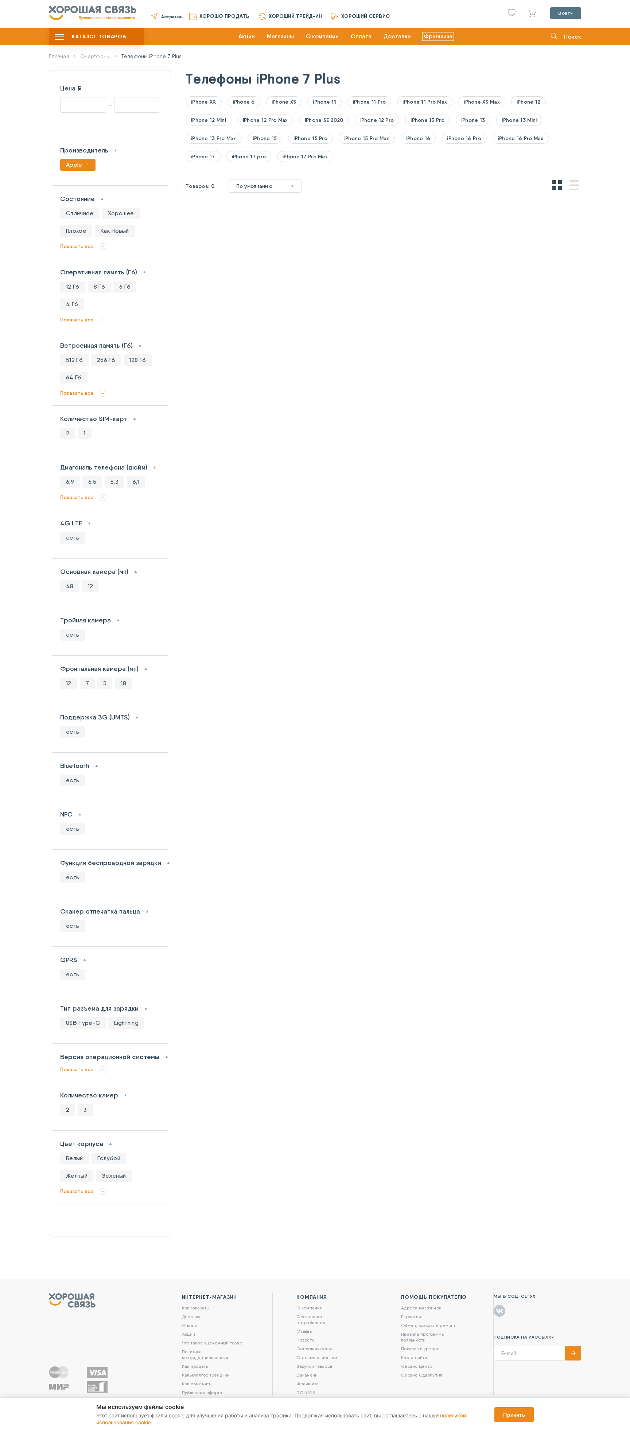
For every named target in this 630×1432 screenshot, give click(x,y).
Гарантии (411, 1316)
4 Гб (72, 304)
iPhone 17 (203, 156)
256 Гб (106, 359)
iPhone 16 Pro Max (521, 138)
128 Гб (137, 359)
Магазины (280, 36)
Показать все (77, 246)
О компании (322, 36)
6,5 (92, 481)
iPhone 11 (324, 102)
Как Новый (115, 230)
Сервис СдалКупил (421, 1375)
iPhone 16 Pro (464, 138)
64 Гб (74, 377)
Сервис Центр (416, 1366)
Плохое (76, 230)
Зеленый (114, 1175)
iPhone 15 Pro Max (366, 138)
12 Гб (72, 286)
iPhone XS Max (482, 102)
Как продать (195, 1366)
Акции (246, 36)
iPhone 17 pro (249, 156)
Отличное (80, 213)
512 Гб (74, 359)
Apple (74, 164)
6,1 (136, 481)
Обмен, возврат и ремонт (428, 1325)
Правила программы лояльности (422, 1337)
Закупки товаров (314, 1366)
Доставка (397, 36)
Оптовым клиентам (316, 1357)
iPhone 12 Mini (208, 120)
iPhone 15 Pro (310, 138)
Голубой (108, 1158)
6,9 (70, 481)
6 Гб (125, 286)
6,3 (114, 481)
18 (123, 683)
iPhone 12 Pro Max (265, 120)
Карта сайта (414, 1357)
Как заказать (195, 1308)
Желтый (77, 1175)
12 (90, 586)
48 (70, 586)
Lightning (126, 1022)
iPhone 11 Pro (369, 102)
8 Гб (99, 286)
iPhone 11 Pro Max (424, 102)
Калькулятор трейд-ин (206, 1375)
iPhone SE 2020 (324, 120)
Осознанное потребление (311, 1319)
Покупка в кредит (420, 1348)
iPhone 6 (244, 102)
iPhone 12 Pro (377, 120)
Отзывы (304, 1331)
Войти (565, 13)
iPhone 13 (473, 120)
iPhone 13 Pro (427, 120)
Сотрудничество (314, 1348)
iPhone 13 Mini (519, 120)
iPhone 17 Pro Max (305, 156)
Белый (74, 1158)
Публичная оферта (202, 1392)
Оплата (361, 36)
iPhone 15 (265, 138)
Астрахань (172, 16)
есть (72, 537)
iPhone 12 (529, 102)
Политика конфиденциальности (205, 1354)
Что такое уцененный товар (212, 1343)
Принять (514, 1415)
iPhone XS (284, 102)
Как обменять (196, 1383)
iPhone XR (203, 102)
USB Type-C (83, 1022)
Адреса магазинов (421, 1308)
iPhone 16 (418, 138)
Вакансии (307, 1375)
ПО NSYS (305, 1392)
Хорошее (121, 213)
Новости (305, 1340)
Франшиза (438, 36)
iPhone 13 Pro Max (213, 138)
